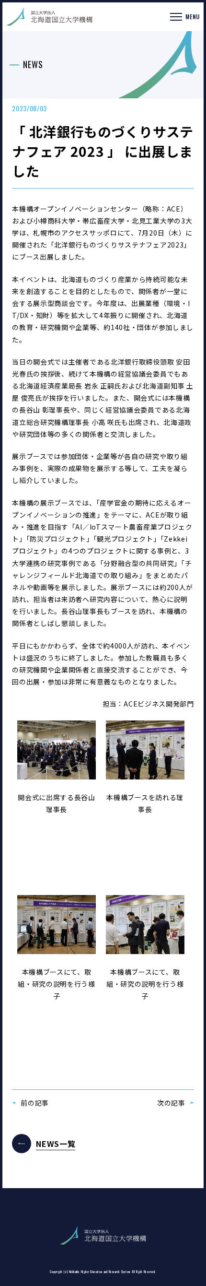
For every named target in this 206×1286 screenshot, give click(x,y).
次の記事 (171, 1103)
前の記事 (35, 1103)
